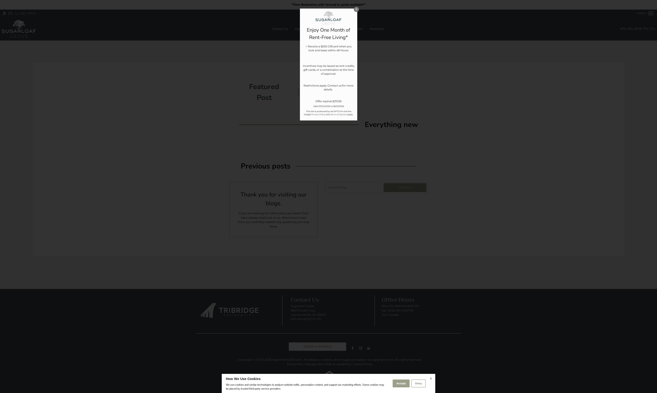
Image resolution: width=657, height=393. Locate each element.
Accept (401, 383)
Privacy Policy (318, 114)
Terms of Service (338, 114)
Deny (418, 383)
